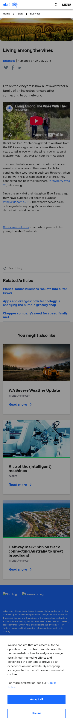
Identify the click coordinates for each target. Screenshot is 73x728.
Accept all (36, 699)
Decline (36, 713)
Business (35, 13)
